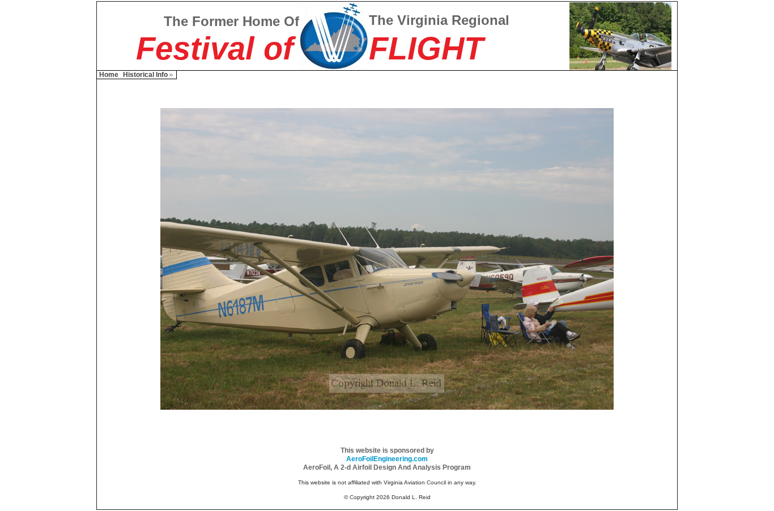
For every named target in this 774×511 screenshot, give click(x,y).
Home (108, 75)
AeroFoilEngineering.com (387, 459)
